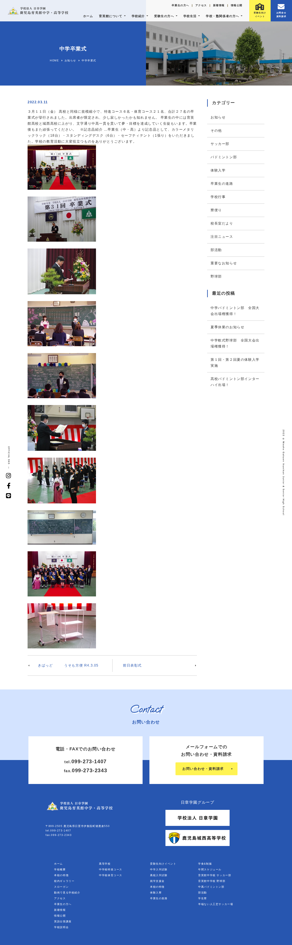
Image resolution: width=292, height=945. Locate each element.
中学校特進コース (110, 869)
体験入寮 (156, 892)
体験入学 (218, 170)
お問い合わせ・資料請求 (203, 768)
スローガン (61, 886)
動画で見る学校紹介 (67, 892)
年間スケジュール (209, 869)
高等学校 (105, 863)
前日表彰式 (132, 665)
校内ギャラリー (64, 881)
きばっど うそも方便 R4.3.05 (68, 665)
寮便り (216, 210)
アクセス (201, 5)
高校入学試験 (159, 875)
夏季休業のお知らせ (227, 327)
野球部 (216, 276)
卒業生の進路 (222, 183)
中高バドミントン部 (211, 886)
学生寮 (202, 898)
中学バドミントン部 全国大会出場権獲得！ (235, 311)
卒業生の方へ (180, 5)
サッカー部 (220, 144)
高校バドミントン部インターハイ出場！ (235, 382)
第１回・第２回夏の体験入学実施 (235, 362)
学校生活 (190, 16)
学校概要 (60, 869)
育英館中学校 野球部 (211, 881)
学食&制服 (205, 863)
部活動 (216, 250)
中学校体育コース (110, 875)
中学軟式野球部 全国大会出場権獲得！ (235, 343)
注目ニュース (222, 236)
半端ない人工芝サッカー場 (215, 904)
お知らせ (218, 117)
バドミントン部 (224, 157)
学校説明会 (61, 927)
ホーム (88, 16)
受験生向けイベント (163, 863)
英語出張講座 (63, 921)
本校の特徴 (61, 875)
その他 (216, 130)
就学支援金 (157, 881)
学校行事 (218, 197)
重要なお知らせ (224, 263)
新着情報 (219, 5)
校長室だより (222, 223)
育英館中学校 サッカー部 (214, 875)
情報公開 (236, 5)
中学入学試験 (159, 869)
